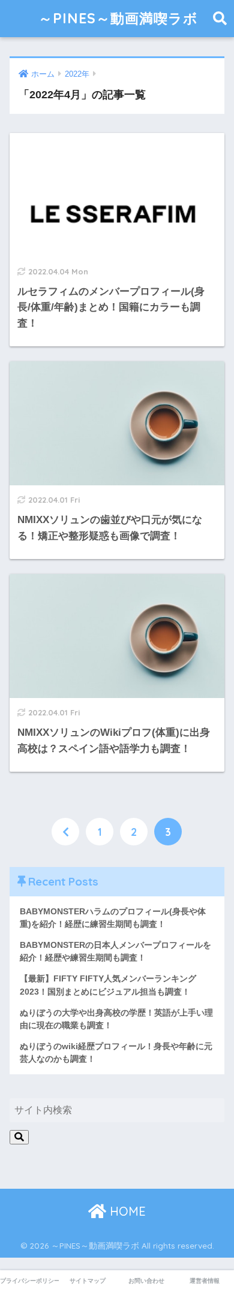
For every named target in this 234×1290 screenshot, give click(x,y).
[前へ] (65, 831)
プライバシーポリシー (29, 1280)
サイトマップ (88, 1280)
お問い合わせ (146, 1280)
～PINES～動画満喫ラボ (118, 18)
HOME (126, 1211)
